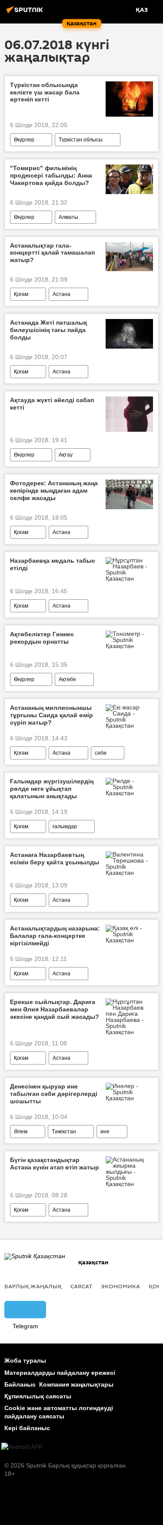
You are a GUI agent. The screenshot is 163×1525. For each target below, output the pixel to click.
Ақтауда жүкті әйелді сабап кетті (52, 403)
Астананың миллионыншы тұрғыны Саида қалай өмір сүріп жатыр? (51, 715)
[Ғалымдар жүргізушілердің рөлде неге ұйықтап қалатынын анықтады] (129, 787)
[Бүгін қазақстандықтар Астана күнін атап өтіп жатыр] (129, 1171)
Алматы (68, 217)
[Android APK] (22, 1447)
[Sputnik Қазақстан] (26, 13)
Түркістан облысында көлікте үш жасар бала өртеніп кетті (45, 92)
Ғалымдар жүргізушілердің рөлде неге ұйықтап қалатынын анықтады (51, 788)
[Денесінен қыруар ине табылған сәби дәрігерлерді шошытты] (129, 1092)
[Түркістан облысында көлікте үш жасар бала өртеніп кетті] (129, 99)
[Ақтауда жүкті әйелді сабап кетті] (129, 414)
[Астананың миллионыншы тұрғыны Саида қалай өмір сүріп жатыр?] (129, 716)
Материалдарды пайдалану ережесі (59, 1372)
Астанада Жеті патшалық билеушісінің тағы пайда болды (48, 330)
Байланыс (20, 1384)
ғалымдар (65, 826)
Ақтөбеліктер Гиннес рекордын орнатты (42, 638)
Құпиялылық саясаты (37, 1396)
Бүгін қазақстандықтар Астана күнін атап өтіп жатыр (54, 1163)
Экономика (120, 1286)
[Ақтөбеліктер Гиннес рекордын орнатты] (129, 640)
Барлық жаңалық (33, 1286)
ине (105, 1132)
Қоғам (21, 294)
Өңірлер (24, 140)
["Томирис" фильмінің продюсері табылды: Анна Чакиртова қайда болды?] (129, 179)
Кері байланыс (27, 1427)
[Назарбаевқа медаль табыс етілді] (129, 569)
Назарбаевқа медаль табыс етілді (52, 564)
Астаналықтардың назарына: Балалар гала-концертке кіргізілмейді (55, 936)
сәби (100, 753)
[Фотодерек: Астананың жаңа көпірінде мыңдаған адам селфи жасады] (129, 494)
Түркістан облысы (81, 140)
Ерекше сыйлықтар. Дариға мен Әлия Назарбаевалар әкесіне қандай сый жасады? (54, 1009)
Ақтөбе (67, 679)
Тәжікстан (64, 1132)
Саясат (81, 1286)
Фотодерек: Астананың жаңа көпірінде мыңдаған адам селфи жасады (54, 490)
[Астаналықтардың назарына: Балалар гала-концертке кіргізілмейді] (129, 934)
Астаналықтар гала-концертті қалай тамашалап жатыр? (52, 253)
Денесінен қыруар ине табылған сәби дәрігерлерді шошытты (53, 1094)
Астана (61, 294)
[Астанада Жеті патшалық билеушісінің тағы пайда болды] (129, 334)
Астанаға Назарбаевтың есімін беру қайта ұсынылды (54, 858)
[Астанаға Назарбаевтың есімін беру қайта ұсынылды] (129, 863)
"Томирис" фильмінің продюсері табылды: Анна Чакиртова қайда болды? (51, 175)
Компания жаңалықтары (76, 1384)
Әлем (20, 1132)
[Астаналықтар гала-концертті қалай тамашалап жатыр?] (129, 257)
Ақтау (66, 455)
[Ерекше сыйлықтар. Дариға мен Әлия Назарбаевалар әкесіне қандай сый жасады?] (129, 1016)
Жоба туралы (25, 1360)
